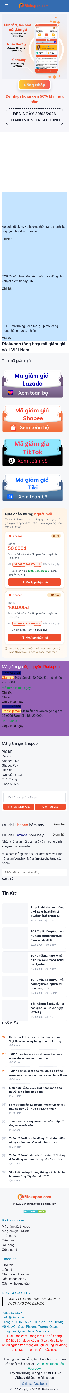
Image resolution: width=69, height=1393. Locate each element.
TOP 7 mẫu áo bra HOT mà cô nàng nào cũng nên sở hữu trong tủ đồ (47, 984)
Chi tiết (7, 239)
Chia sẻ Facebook (34, 1383)
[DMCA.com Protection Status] (34, 1211)
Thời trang (9, 1235)
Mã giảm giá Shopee (16, 1226)
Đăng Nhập (34, 85)
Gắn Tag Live (50, 806)
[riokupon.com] (34, 1196)
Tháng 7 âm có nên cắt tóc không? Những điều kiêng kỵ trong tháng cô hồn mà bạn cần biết (37, 1159)
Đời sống (8, 1245)
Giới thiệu (8, 1265)
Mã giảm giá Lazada (16, 1231)
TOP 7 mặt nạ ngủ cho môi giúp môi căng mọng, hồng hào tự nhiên (47, 960)
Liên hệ (7, 1269)
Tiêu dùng (9, 1240)
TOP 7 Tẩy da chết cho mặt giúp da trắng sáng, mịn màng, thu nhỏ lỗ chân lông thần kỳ (37, 1074)
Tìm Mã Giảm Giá (19, 806)
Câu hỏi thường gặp (16, 1283)
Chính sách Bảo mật (16, 1274)
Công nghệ (9, 1249)
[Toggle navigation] (6, 5)
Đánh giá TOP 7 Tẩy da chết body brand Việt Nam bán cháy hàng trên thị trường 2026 (35, 1041)
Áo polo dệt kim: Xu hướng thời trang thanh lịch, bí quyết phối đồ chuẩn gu (47, 911)
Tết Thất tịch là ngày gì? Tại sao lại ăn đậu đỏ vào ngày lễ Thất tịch (47, 1008)
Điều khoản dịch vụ (15, 1279)
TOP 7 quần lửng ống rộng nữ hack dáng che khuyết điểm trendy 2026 (47, 935)
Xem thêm (60, 824)
